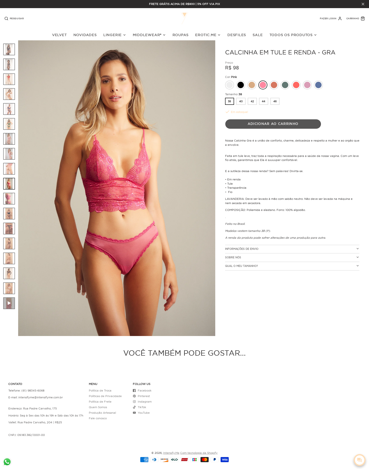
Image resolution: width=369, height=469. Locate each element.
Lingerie (112, 35)
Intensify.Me (171, 452)
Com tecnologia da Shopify (199, 452)
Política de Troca (100, 390)
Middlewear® (147, 35)
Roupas (181, 35)
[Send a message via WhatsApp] (7, 462)
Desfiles (236, 35)
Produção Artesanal (102, 412)
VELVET (59, 35)
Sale (258, 35)
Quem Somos (98, 407)
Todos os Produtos (291, 35)
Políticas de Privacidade (105, 396)
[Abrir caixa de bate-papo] (360, 460)
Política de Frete (100, 401)
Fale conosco (98, 418)
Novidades (85, 35)
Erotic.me (205, 35)
